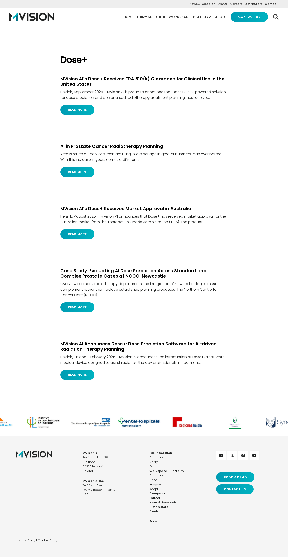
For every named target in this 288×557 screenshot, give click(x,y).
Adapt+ (154, 489)
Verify (153, 462)
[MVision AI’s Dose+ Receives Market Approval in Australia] (144, 222)
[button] (276, 17)
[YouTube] (254, 455)
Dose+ (154, 480)
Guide (153, 466)
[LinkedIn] (221, 455)
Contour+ (156, 457)
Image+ (155, 484)
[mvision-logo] (31, 16)
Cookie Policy (47, 540)
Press (153, 521)
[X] (232, 455)
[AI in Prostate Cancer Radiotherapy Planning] (144, 160)
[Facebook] (243, 455)
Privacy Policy (25, 540)
